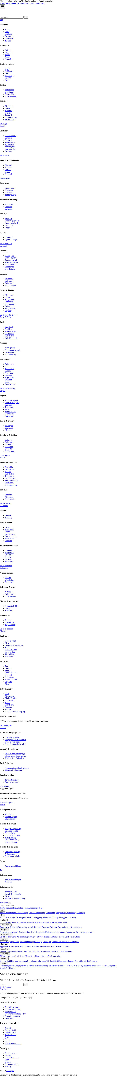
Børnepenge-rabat (12, 782)
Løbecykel (9, 442)
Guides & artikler (11, 1057)
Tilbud (2, 805)
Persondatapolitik (11, 1064)
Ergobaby (9, 707)
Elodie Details (10, 698)
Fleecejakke (9, 94)
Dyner (7, 297)
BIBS (7, 694)
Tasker (2, 457)
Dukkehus (9, 447)
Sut (6, 366)
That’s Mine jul (11, 892)
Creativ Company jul (13, 894)
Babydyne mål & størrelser (15, 740)
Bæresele (8, 207)
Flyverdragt (9, 76)
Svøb (7, 80)
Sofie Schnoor (10, 673)
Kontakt (8, 1055)
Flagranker (9, 582)
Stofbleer (8, 329)
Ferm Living (10, 652)
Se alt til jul (81, 913)
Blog (7, 1060)
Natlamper (9, 592)
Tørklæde (9, 115)
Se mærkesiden (6, 725)
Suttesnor (8, 371)
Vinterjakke (9, 90)
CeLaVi (8, 170)
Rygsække (9, 467)
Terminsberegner (11, 780)
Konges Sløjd (10, 641)
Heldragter (9, 71)
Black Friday (10, 819)
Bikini (7, 532)
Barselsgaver (10, 384)
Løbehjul (8, 440)
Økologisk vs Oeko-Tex (14, 758)
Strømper (8, 111)
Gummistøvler (10, 136)
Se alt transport (6, 244)
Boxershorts (9, 119)
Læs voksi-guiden (7, 802)
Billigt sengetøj (11, 817)
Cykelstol (8, 237)
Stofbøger (9, 426)
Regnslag (8, 219)
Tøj (1, 20)
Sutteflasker (9, 369)
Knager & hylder (11, 606)
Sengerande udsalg (12, 856)
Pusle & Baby (5, 317)
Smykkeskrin (10, 625)
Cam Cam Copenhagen (14, 645)
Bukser (8, 50)
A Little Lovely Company (15, 711)
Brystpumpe (10, 352)
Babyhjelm (9, 553)
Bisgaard (8, 165)
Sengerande (9, 299)
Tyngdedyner (10, 308)
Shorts (7, 55)
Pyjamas (8, 78)
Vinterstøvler (10, 142)
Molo (7, 684)
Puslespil (8, 405)
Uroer (27, 956)
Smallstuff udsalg (11, 840)
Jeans (7, 57)
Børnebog (9, 428)
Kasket (7, 113)
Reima (7, 172)
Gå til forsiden (5, 987)
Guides (3, 728)
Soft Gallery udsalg (12, 835)
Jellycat (8, 709)
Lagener (8, 311)
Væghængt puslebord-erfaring (17, 768)
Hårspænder (10, 622)
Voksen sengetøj (11, 262)
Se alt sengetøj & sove (8, 315)
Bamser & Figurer (12, 403)
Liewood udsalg (11, 831)
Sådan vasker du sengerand (15, 756)
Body (7, 73)
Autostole (9, 204)
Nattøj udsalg (10, 854)
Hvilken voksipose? (12, 742)
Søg (25, 17)
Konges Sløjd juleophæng (15, 898)
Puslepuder (9, 334)
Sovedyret (4, 989)
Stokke (7, 703)
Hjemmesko (9, 144)
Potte (7, 382)
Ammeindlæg (10, 354)
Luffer (7, 108)
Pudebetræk (9, 264)
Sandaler (8, 138)
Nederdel (8, 59)
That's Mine (9, 654)
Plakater (8, 578)
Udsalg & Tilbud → (8, 968)
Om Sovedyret (10, 1053)
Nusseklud (9, 373)
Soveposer (9, 279)
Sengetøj (3, 246)
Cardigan (8, 34)
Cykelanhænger (11, 239)
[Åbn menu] (2, 6)
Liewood (8, 643)
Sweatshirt (9, 36)
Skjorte (8, 40)
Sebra (7, 647)
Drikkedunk (9, 499)
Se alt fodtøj (4, 155)
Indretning (4, 568)
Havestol (8, 559)
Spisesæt (8, 380)
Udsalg (8, 1062)
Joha (7, 666)
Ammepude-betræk (12, 350)
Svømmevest (10, 534)
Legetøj (3, 391)
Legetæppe (9, 416)
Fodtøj (2, 126)
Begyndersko (10, 149)
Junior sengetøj (11, 260)
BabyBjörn (9, 705)
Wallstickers (9, 580)
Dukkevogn (9, 451)
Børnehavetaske (11, 480)
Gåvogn (8, 444)
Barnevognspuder (12, 221)
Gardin (7, 608)
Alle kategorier (23, 3)
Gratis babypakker (12, 737)
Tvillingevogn (10, 195)
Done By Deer (10, 650)
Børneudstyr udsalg (12, 852)
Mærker (3, 631)
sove (4, 903)
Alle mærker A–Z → (13, 1043)
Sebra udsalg (10, 833)
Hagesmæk (9, 377)
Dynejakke (9, 92)
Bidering (8, 375)
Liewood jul (10, 896)
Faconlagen (9, 267)
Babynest (8, 281)
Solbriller (8, 555)
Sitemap (8, 1066)
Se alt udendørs (6, 566)
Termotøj (8, 517)
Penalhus (8, 495)
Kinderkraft (9, 700)
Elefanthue (9, 106)
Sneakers (8, 140)
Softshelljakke (10, 96)
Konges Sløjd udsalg (13, 829)
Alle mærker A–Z (38, 3)
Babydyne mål (10, 1012)
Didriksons (9, 677)
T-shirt (7, 29)
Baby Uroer (9, 594)
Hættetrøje (9, 38)
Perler (7, 409)
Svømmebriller (10, 536)
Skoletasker (9, 469)
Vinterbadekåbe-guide (13, 770)
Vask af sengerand (80, 966)
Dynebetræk (10, 269)
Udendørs (4, 506)
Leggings (8, 52)
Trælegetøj (9, 407)
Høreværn (9, 561)
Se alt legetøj (5, 455)
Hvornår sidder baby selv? (15, 744)
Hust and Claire (11, 679)
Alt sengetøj (9, 256)
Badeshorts (9, 529)
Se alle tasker (5, 503)
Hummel (8, 174)
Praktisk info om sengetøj (15, 754)
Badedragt (9, 527)
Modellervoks (10, 412)
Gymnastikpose (11, 485)
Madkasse (9, 497)
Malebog (8, 430)
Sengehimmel (10, 596)
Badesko (8, 151)
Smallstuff (9, 656)
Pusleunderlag (10, 331)
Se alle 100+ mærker (89, 961)
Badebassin (9, 538)
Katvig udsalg (10, 837)
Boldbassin (9, 414)
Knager (45, 956)
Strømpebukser (11, 117)
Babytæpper (10, 306)
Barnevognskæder (12, 223)
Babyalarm (9, 364)
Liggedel (8, 227)
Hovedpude (9, 304)
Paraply (8, 557)
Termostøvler (10, 147)
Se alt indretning (6, 629)
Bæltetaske (9, 483)
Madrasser (9, 295)
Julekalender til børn (13, 866)
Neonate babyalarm (12, 1016)
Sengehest (9, 302)
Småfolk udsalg (11, 842)
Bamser (16, 942)
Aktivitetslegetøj (11, 400)
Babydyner (9, 283)
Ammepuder (10, 348)
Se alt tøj (3, 124)
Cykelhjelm (9, 550)
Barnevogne (5, 178)
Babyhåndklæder (11, 338)
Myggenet (9, 225)
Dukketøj (8, 449)
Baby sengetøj (10, 258)
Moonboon (9, 696)
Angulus (8, 167)
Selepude (8, 209)
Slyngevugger (10, 285)
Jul (1, 870)
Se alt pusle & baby (7, 388)
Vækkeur (8, 610)
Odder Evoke (10, 1032)
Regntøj (8, 515)
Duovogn (8, 192)
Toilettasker (9, 476)
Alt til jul (8, 882)
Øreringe (8, 620)
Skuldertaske (10, 478)
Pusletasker (9, 336)
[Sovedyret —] (13, 15)
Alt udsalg (9, 814)
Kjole (7, 69)
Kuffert (8, 472)
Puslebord (9, 327)
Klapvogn (9, 190)
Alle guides (4, 786)
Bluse (7, 32)
